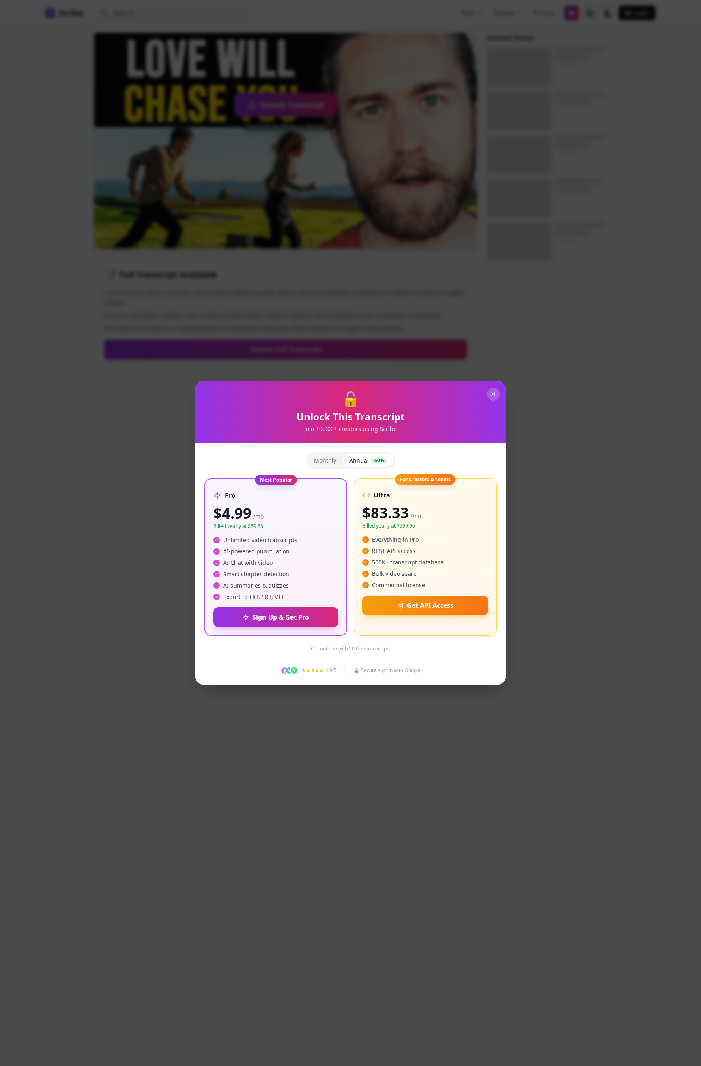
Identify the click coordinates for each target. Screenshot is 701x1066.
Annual (367, 460)
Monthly (325, 460)
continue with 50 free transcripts (354, 649)
